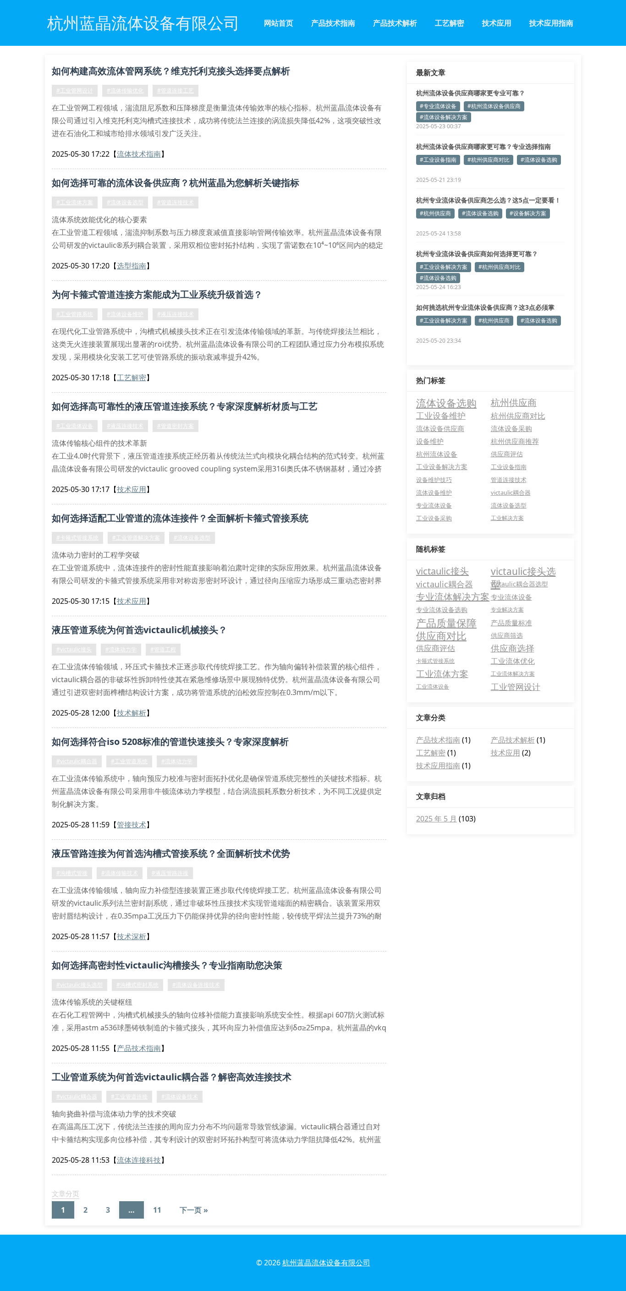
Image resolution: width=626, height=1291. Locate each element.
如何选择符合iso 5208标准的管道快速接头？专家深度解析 (170, 741)
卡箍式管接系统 (435, 661)
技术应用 (496, 23)
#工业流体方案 (74, 202)
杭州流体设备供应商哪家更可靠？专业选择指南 (483, 146)
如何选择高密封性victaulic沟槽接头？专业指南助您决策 (167, 965)
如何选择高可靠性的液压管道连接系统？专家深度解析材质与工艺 (185, 406)
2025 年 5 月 (436, 819)
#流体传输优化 (125, 90)
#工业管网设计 (74, 90)
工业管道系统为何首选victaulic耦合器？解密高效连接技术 (171, 1077)
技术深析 (131, 936)
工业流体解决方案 (513, 674)
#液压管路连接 (170, 873)
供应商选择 (512, 648)
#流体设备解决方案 (443, 117)
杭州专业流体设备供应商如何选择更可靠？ (477, 253)
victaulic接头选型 (523, 571)
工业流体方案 (442, 674)
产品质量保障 (446, 622)
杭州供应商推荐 (515, 441)
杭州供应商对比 (518, 415)
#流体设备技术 (179, 1096)
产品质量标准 (511, 622)
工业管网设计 (515, 686)
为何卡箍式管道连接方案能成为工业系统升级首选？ (157, 294)
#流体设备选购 (539, 160)
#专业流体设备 (438, 106)
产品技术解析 (395, 23)
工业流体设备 (432, 686)
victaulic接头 (442, 571)
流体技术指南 (139, 154)
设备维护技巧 (434, 480)
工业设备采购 (434, 518)
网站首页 (278, 23)
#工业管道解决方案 (136, 538)
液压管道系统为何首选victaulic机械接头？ (139, 630)
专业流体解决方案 (452, 597)
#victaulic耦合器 (76, 761)
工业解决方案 (507, 518)
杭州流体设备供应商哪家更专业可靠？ (470, 92)
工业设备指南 (509, 467)
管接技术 (131, 825)
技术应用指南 (551, 23)
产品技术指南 (333, 23)
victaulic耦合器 (511, 492)
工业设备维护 (441, 415)
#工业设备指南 (438, 160)
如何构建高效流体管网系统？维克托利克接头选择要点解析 (171, 71)
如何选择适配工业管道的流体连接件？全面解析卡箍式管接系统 (180, 518)
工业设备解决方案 (441, 466)
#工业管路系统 (74, 314)
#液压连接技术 (175, 314)
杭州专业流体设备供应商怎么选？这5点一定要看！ (488, 200)
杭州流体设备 (436, 454)
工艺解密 (449, 23)
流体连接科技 (139, 1160)
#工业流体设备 (74, 426)
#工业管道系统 (129, 761)
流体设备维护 (434, 492)
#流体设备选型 (125, 202)
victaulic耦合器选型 (519, 584)
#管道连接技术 (175, 202)
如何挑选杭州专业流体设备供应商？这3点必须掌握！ (485, 307)
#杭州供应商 (435, 213)
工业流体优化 (513, 661)
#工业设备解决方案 (443, 267)
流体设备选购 (446, 402)
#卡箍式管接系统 (77, 538)
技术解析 (131, 713)
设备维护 (430, 441)
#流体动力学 (121, 649)
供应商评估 (507, 453)
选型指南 (131, 266)
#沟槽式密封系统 (137, 985)
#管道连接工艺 (175, 90)
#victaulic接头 (74, 649)
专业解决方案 (507, 609)
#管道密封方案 (175, 426)
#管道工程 (163, 649)
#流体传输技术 (119, 873)
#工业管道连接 (129, 1096)
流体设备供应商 (440, 428)
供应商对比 (441, 635)
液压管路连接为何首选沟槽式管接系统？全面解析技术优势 (171, 853)
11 (157, 1210)
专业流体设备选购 (441, 609)
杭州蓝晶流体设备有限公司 (326, 1263)
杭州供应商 (514, 402)
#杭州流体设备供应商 (494, 106)
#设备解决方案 (528, 213)
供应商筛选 (507, 635)
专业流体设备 (434, 505)
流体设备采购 (511, 428)
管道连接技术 (509, 480)
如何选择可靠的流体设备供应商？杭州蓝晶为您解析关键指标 (175, 182)
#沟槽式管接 (72, 873)
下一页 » (194, 1210)
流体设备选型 (509, 505)
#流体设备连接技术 (196, 985)
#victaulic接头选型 (79, 985)
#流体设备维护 (125, 314)
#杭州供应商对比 (488, 160)
